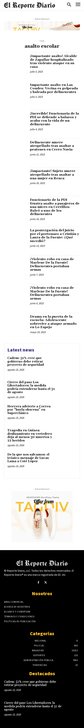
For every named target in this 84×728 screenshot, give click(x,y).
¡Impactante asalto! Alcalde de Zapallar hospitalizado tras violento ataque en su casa (53, 61)
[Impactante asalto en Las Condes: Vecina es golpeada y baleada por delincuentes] (15, 92)
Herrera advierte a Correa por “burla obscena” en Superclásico (29, 410)
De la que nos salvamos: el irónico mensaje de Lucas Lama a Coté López (28, 458)
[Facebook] (38, 582)
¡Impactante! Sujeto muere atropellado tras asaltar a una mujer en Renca (52, 174)
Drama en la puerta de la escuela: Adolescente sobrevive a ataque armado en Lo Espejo (53, 322)
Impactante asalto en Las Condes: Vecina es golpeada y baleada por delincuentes (54, 88)
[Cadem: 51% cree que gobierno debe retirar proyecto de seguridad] (68, 365)
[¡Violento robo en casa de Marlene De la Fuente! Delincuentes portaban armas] (15, 266)
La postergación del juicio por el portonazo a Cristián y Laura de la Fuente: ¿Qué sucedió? (54, 235)
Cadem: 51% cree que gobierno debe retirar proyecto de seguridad (25, 361)
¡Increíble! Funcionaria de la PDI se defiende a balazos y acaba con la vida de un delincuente (54, 118)
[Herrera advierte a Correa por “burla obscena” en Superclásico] (68, 413)
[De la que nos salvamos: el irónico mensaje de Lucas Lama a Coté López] (68, 461)
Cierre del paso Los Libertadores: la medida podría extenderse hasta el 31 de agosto (31, 387)
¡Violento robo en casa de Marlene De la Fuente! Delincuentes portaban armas (52, 264)
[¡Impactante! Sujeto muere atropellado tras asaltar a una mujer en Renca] (15, 178)
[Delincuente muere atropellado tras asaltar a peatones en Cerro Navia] (15, 149)
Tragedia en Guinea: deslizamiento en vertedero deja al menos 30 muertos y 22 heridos (29, 435)
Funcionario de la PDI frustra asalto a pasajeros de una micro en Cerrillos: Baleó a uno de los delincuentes (55, 207)
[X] (45, 582)
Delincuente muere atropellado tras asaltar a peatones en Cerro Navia (52, 145)
